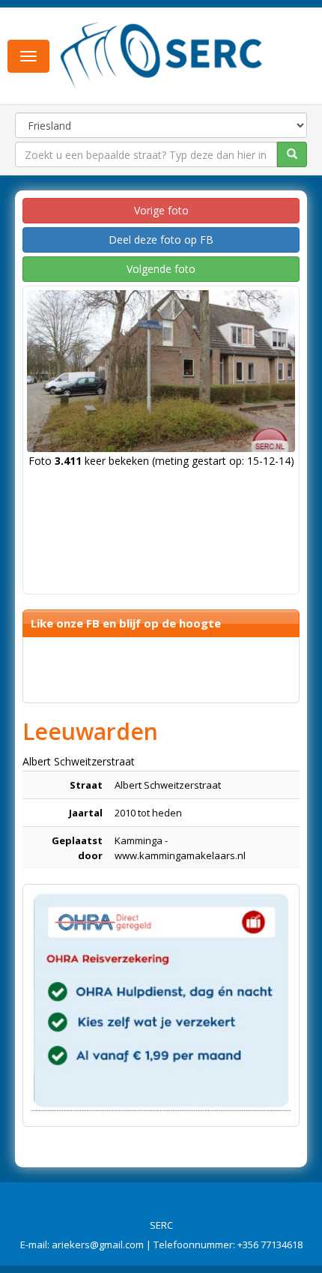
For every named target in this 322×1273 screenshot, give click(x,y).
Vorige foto (161, 210)
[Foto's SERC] (162, 55)
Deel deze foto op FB (161, 239)
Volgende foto (161, 269)
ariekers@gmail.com (98, 1244)
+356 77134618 (270, 1244)
